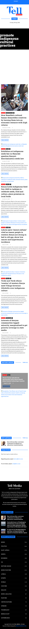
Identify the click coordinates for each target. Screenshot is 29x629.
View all (25, 362)
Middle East (5, 614)
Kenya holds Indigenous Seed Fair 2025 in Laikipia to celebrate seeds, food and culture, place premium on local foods (14, 192)
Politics (7, 184)
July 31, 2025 (5, 244)
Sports (3, 578)
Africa (3, 574)
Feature (4, 598)
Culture (4, 586)
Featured (3, 112)
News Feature (6, 570)
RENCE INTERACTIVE (21, 625)
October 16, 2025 (6, 161)
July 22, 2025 (5, 332)
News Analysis (6, 594)
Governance (5, 618)
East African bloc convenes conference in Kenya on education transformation (15, 443)
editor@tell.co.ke (18, 459)
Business (4, 558)
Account (16, 1)
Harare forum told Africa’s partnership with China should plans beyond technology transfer (14, 379)
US (2, 562)
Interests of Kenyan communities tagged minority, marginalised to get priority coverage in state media (14, 325)
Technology (8, 318)
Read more (5, 140)
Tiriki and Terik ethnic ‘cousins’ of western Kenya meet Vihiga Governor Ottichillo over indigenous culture (13, 286)
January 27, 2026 (6, 127)
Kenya (3, 554)
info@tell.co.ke (16, 463)
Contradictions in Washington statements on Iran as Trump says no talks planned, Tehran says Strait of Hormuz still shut (16, 524)
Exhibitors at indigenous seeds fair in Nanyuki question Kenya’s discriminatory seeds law (12, 155)
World (7, 227)
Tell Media (14, 485)
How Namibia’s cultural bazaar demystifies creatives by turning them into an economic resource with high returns (14, 120)
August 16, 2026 (7, 383)
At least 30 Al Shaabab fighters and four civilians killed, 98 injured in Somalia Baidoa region (17, 531)
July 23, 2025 (5, 293)
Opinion (3, 606)
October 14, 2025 (6, 199)
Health (3, 590)
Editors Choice (6, 566)
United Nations (9, 112)
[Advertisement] (14, 67)
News (7, 149)
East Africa (5, 550)
